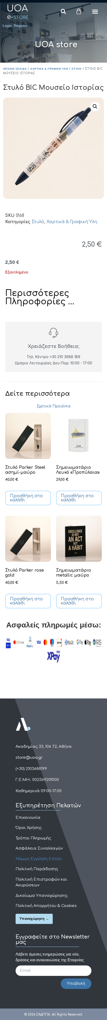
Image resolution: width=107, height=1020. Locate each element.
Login (7, 25)
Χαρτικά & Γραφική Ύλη (49, 68)
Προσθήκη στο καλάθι (26, 498)
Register (21, 25)
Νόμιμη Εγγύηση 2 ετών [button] (39, 859)
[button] (63, 11)
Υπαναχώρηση (31, 919)
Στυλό (77, 68)
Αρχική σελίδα (15, 68)
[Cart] (78, 11)
